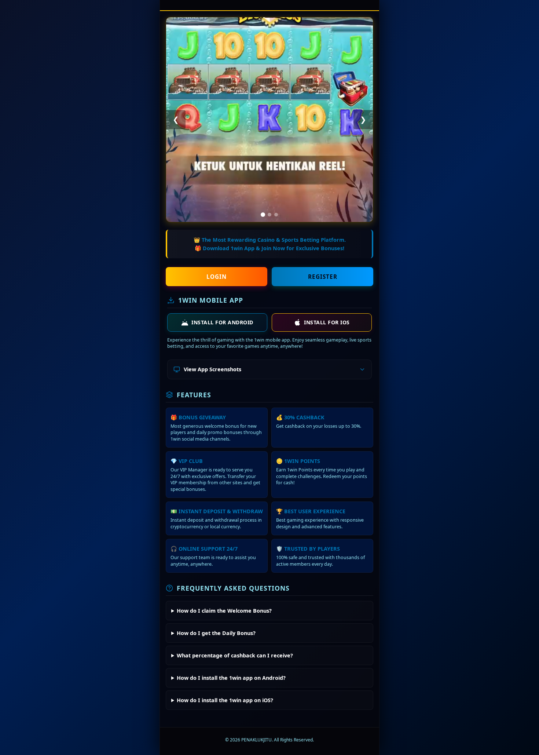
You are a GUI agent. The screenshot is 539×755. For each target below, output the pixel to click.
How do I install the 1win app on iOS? (225, 700)
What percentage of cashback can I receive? (235, 655)
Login (216, 276)
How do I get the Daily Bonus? (216, 633)
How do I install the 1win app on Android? (231, 677)
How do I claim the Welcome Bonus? (224, 610)
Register (322, 276)
